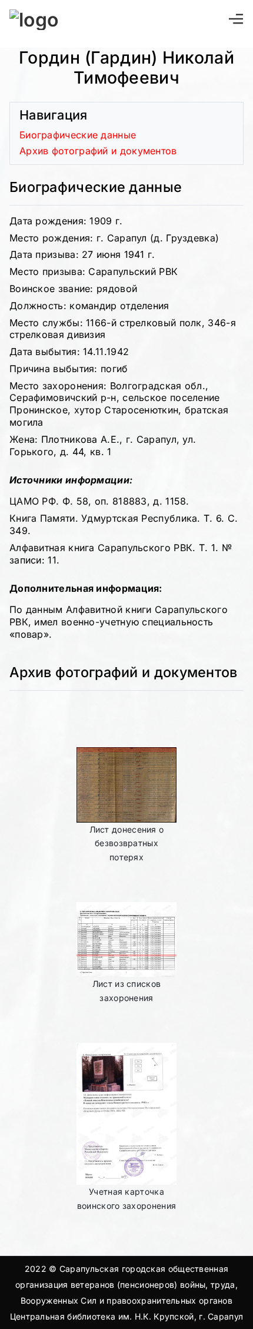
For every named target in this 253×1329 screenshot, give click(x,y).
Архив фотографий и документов (98, 151)
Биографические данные (77, 135)
